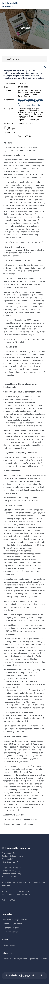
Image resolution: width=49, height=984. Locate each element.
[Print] (45, 67)
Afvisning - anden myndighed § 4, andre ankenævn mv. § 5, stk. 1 (31, 101)
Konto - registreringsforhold (30, 105)
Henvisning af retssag (12, 932)
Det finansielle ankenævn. (21, 975)
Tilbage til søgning (11, 59)
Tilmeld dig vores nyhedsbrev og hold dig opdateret (25, 959)
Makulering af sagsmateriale (15, 920)
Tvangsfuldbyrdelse (11, 928)
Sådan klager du (10, 945)
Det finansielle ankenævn (10, 4)
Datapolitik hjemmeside (13, 924)
